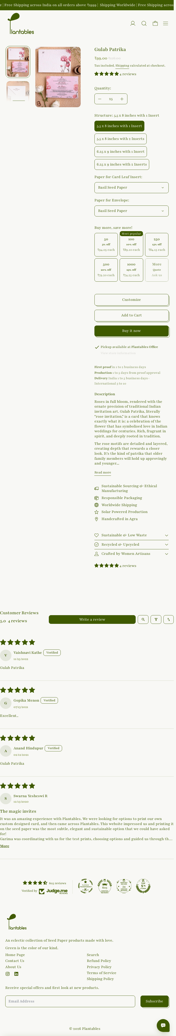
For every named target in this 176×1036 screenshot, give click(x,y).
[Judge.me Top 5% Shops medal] (143, 886)
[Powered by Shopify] (133, 23)
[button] (144, 23)
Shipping (122, 66)
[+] (122, 98)
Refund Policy (99, 960)
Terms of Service (101, 972)
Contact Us (14, 960)
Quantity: (102, 88)
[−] (99, 98)
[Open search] (143, 619)
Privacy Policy (99, 966)
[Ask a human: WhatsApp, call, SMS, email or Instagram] (163, 1025)
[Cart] (155, 23)
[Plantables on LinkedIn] (16, 974)
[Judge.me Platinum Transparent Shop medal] (85, 886)
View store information (118, 353)
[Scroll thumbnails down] (18, 101)
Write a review (92, 619)
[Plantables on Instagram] (7, 974)
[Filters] (156, 619)
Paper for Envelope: (111, 200)
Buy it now (131, 330)
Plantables (91, 1028)
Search (93, 954)
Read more (102, 472)
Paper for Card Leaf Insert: (118, 176)
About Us (13, 966)
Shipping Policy (100, 978)
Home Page (15, 954)
